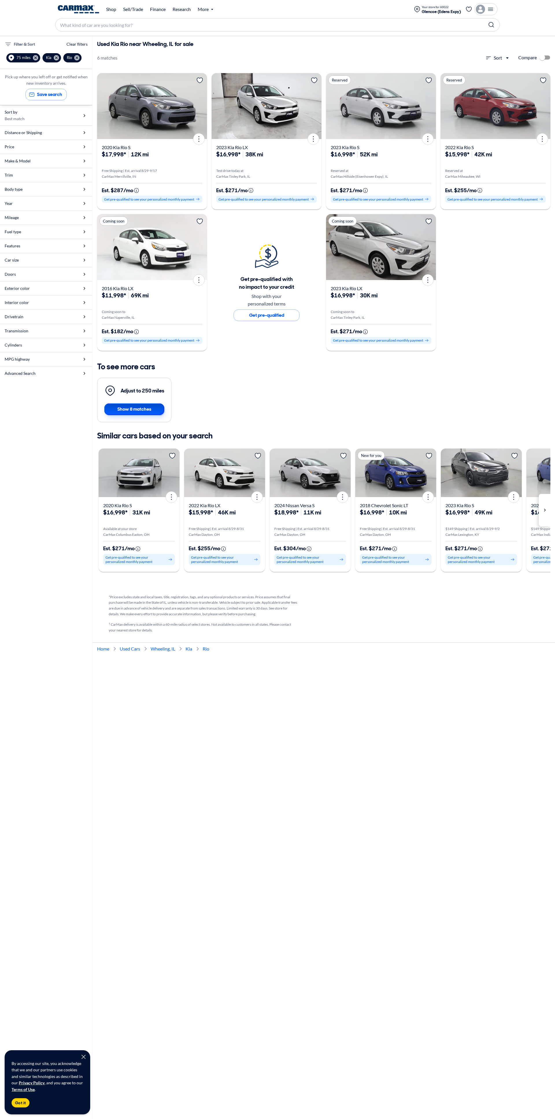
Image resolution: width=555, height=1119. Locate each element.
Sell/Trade (133, 9)
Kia (189, 648)
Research (182, 9)
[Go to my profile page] (486, 9)
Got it (20, 1102)
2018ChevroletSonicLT (384, 505)
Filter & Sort (24, 44)
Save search (49, 94)
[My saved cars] (469, 9)
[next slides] (544, 510)
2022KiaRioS (459, 147)
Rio (206, 648)
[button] (23, 57)
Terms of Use (23, 1089)
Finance (158, 9)
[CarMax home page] (78, 9)
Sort (498, 57)
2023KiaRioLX (232, 147)
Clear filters (77, 44)
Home (103, 648)
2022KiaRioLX (204, 505)
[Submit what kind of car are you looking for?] (491, 24)
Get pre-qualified (266, 315)
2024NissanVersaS (294, 505)
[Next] (200, 106)
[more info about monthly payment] (136, 190)
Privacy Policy (32, 1082)
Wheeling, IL (163, 648)
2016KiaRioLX (117, 288)
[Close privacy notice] (83, 1057)
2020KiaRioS (116, 147)
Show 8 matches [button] (134, 409)
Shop (111, 9)
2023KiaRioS (345, 147)
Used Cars (130, 648)
